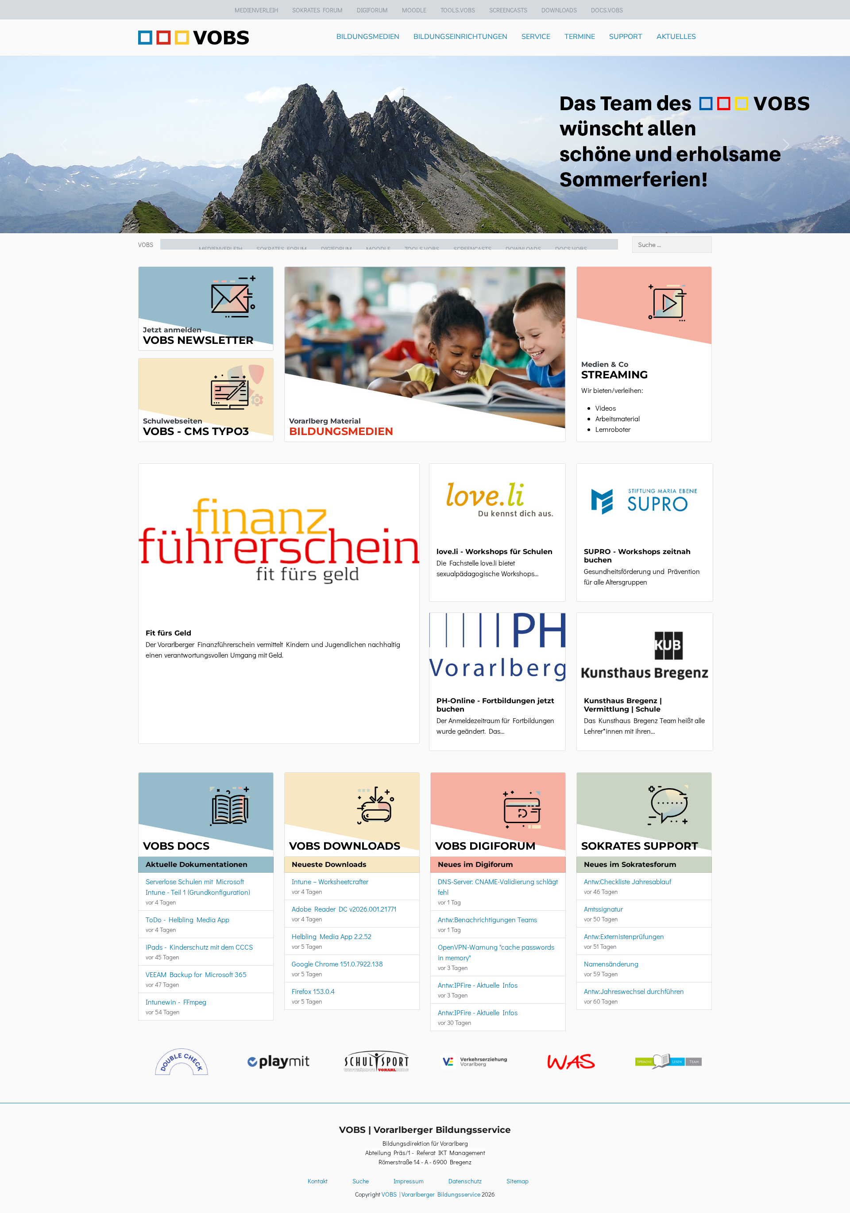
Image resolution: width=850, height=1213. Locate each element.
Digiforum (372, 10)
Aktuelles (676, 37)
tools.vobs (457, 10)
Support (625, 37)
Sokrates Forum (317, 10)
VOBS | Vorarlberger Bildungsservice (431, 1194)
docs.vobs (607, 10)
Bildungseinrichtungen (460, 37)
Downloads (559, 10)
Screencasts (508, 10)
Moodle (414, 10)
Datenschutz (465, 1181)
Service (536, 37)
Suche (360, 1181)
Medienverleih (256, 10)
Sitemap (517, 1181)
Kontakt (318, 1181)
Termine (579, 37)
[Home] (193, 37)
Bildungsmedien (367, 37)
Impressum (409, 1181)
